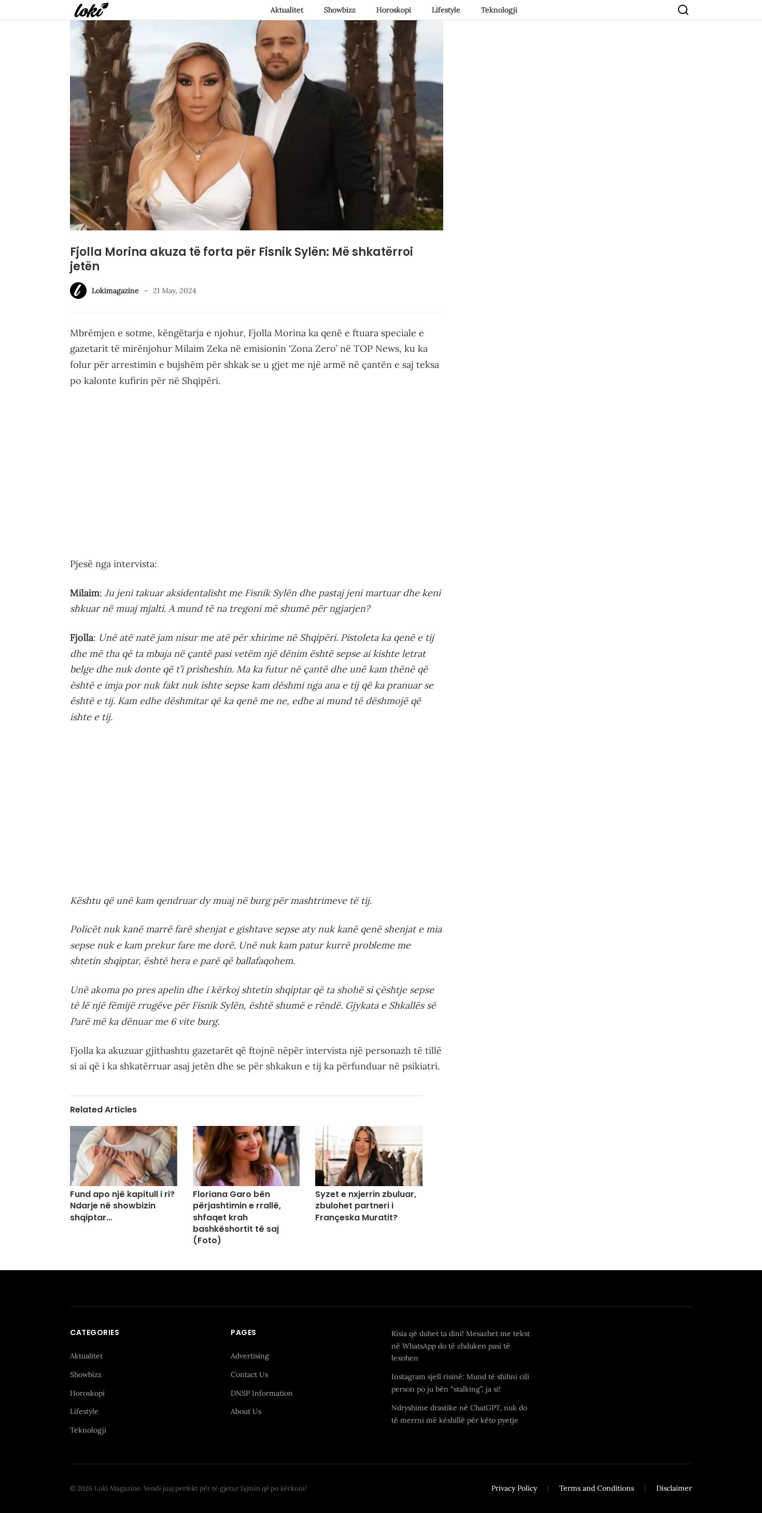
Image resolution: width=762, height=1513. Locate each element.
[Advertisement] (256, 474)
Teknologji (499, 10)
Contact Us (249, 1374)
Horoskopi (393, 10)
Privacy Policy (514, 1488)
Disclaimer (674, 1488)
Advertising (250, 1355)
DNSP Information (262, 1393)
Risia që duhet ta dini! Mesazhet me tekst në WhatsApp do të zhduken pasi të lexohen (460, 1346)
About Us (246, 1411)
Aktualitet (287, 10)
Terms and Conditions (596, 1488)
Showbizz (340, 10)
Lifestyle (446, 10)
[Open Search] (683, 10)
